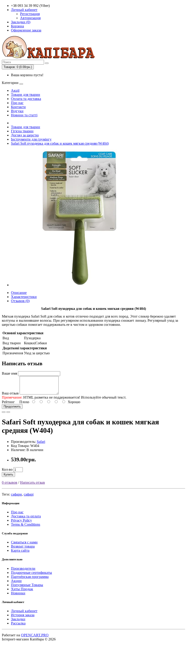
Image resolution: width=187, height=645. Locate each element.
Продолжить (12, 406)
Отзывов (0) (20, 301)
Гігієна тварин (22, 131)
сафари (16, 494)
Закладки (18, 619)
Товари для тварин (25, 95)
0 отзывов (9, 482)
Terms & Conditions (25, 524)
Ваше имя (9, 373)
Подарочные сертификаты (31, 572)
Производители (23, 568)
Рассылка (18, 623)
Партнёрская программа (30, 577)
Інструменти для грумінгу (31, 139)
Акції (15, 90)
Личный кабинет (24, 611)
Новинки (18, 593)
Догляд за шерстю (25, 135)
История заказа (22, 615)
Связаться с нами (24, 542)
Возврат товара (23, 546)
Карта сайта (20, 550)
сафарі (29, 494)
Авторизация (30, 18)
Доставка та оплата (26, 516)
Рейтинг (8, 402)
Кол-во (7, 469)
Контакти (18, 107)
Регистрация (30, 14)
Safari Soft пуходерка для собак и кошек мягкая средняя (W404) (60, 143)
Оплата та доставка (26, 99)
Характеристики (24, 297)
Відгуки (17, 111)
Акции (16, 581)
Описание (19, 293)
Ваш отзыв (10, 393)
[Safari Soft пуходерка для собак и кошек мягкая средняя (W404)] (79, 285)
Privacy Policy (21, 520)
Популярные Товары (27, 585)
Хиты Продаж (22, 589)
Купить (8, 474)
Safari (41, 442)
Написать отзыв (32, 482)
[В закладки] (3, 412)
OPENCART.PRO (35, 635)
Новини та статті (24, 115)
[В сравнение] (8, 412)
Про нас (17, 103)
